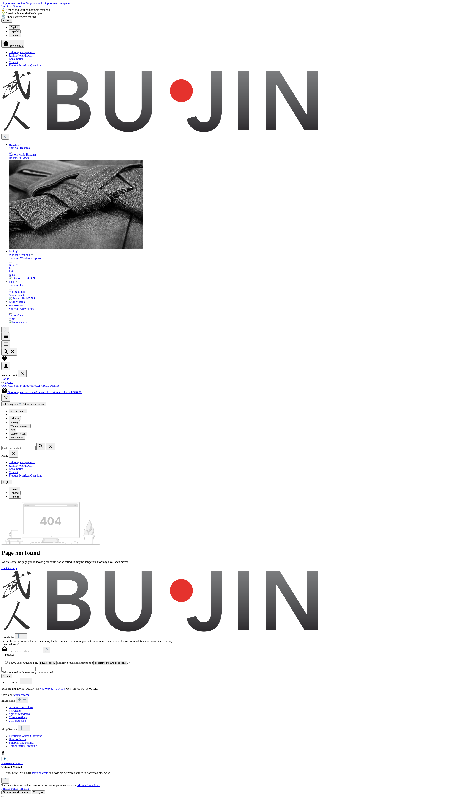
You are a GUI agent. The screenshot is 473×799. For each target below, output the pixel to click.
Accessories (17, 437)
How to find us (17, 739)
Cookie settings (18, 717)
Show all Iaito (17, 285)
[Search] (9, 352)
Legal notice (16, 58)
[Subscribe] (46, 650)
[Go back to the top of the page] (5, 781)
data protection (17, 720)
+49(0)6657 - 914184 (52, 688)
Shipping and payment (22, 52)
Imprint (24, 788)
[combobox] (18, 448)
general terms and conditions (110, 662)
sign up (9, 382)
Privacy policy (9, 788)
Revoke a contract (12, 763)
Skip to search (34, 3)
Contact (13, 62)
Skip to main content (13, 3)
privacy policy (47, 662)
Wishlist (54, 385)
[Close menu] (10, 152)
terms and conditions (21, 707)
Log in (5, 6)
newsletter (15, 710)
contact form (21, 694)
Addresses (34, 385)
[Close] (5, 398)
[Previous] (5, 137)
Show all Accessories (21, 308)
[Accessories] (18, 322)
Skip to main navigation (57, 3)
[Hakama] (76, 247)
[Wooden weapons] (22, 278)
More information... (88, 785)
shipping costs (40, 772)
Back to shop (9, 568)
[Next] (5, 330)
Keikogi (14, 422)
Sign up (17, 6)
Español (14, 31)
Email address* (10, 644)
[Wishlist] (4, 360)
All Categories (17, 411)
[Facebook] (2, 754)
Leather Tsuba (17, 433)
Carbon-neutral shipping (23, 745)
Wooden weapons (19, 426)
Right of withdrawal (20, 55)
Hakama (14, 418)
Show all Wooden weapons (25, 258)
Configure (38, 792)
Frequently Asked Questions (25, 65)
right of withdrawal (20, 714)
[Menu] (5, 336)
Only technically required (16, 792)
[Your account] (5, 366)
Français (15, 35)
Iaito (12, 429)
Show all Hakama (19, 147)
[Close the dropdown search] (50, 446)
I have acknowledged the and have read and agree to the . (69, 662)
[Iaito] (22, 298)
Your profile (21, 385)
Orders (45, 385)
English (14, 27)
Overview (7, 385)
